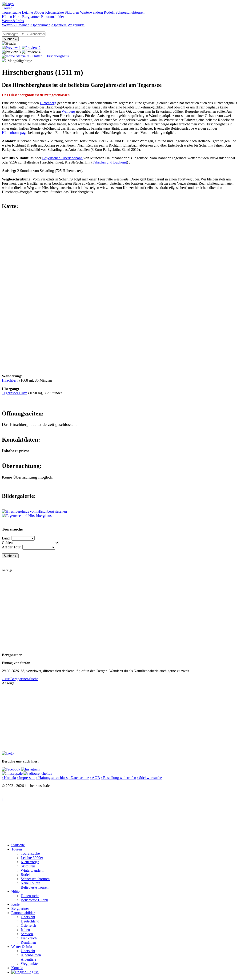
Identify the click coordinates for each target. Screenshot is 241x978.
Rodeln (109, 12)
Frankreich (29, 938)
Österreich (28, 925)
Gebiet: (7, 543)
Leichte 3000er (33, 12)
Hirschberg (48, 103)
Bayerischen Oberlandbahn (62, 158)
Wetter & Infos (13, 21)
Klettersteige (54, 12)
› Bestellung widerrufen (118, 778)
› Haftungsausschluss (52, 778)
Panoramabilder (52, 17)
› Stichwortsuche (149, 778)
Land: (6, 538)
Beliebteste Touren (34, 887)
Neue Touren (30, 883)
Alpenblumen (40, 25)
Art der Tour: (11, 547)
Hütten (7, 17)
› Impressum (26, 778)
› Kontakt (9, 778)
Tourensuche (11, 12)
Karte (17, 17)
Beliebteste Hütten (34, 900)
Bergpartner (31, 17)
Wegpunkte (76, 25)
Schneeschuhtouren (130, 12)
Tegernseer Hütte (14, 393)
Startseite (18, 845)
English (32, 972)
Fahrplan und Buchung (109, 162)
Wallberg (68, 111)
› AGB (95, 778)
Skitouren (72, 12)
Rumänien (28, 942)
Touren (7, 8)
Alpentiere (59, 25)
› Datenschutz (78, 778)
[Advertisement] (120, 605)
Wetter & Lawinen (15, 25)
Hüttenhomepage (14, 133)
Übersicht (28, 917)
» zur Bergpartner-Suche (20, 679)
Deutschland (30, 921)
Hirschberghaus (57, 56)
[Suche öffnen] (2, 29)
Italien (25, 930)
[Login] (3, 29)
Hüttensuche (30, 896)
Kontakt (17, 968)
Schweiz (27, 934)
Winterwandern (91, 12)
